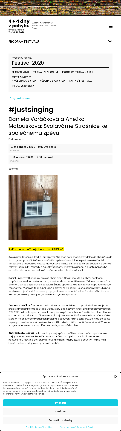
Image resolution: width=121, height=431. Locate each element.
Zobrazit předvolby (60, 420)
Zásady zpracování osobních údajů (76, 427)
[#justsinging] (60, 207)
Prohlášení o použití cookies (39, 427)
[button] (116, 376)
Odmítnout (61, 411)
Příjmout (60, 402)
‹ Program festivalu (19, 98)
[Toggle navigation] (110, 26)
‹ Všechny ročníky (22, 57)
